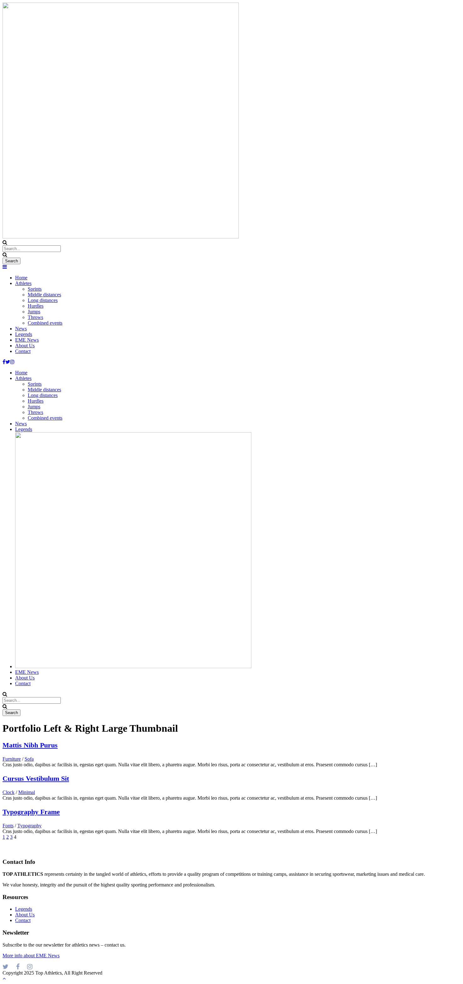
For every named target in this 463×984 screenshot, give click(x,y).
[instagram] (12, 362)
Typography (29, 825)
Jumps (34, 311)
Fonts (8, 825)
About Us (25, 345)
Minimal (26, 792)
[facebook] (4, 362)
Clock (8, 792)
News (21, 328)
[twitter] (7, 362)
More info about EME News (31, 955)
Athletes (23, 283)
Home (21, 277)
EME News (27, 340)
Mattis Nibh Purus (30, 745)
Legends (23, 334)
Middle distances (44, 294)
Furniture (12, 759)
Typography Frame (31, 812)
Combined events (45, 323)
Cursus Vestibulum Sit (36, 778)
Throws (35, 317)
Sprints (35, 289)
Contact (23, 351)
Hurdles (35, 306)
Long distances (43, 300)
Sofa (29, 759)
